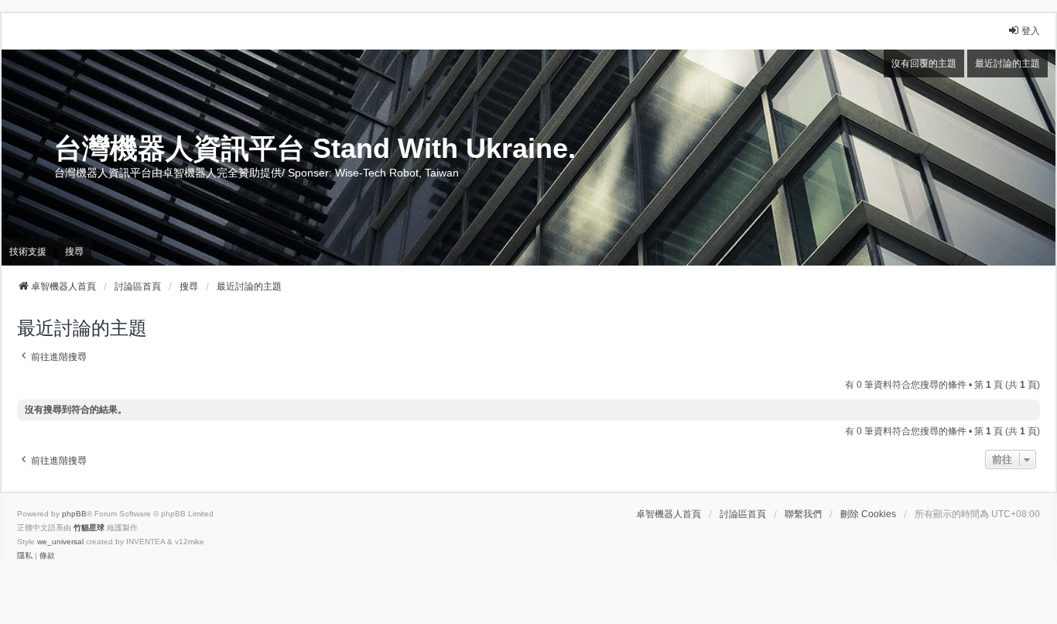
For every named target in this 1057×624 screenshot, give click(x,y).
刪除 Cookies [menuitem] (868, 514)
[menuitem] (24, 556)
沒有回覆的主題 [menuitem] (923, 63)
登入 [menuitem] (1030, 31)
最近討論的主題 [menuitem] (1007, 63)
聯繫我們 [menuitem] (803, 514)
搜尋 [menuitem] (74, 251)
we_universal (60, 541)
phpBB (74, 513)
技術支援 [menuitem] (27, 251)
